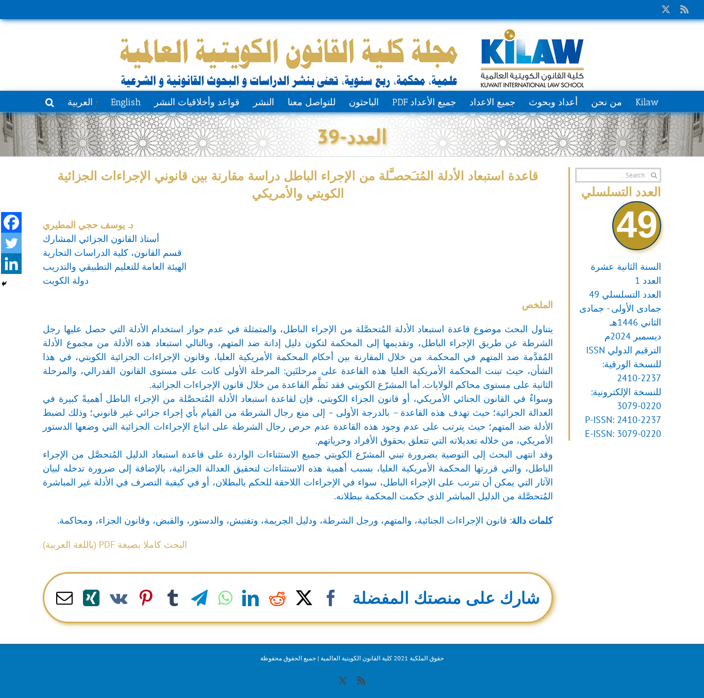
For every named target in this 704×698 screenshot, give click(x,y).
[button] (49, 101)
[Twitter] (11, 243)
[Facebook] (11, 222)
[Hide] (4, 284)
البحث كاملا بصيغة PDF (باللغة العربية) (115, 544)
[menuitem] (82, 101)
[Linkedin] (11, 263)
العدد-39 (352, 136)
